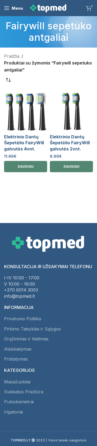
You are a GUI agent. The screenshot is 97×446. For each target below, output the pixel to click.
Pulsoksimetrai (19, 401)
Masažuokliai (17, 381)
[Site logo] (48, 7)
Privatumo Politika (22, 318)
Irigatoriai (13, 412)
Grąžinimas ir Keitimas (26, 338)
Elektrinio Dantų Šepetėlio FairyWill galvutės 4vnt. (24, 143)
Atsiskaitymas (18, 349)
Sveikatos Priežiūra (23, 391)
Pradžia (11, 56)
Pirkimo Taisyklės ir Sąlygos (32, 329)
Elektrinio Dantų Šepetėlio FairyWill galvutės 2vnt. (70, 143)
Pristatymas (16, 359)
